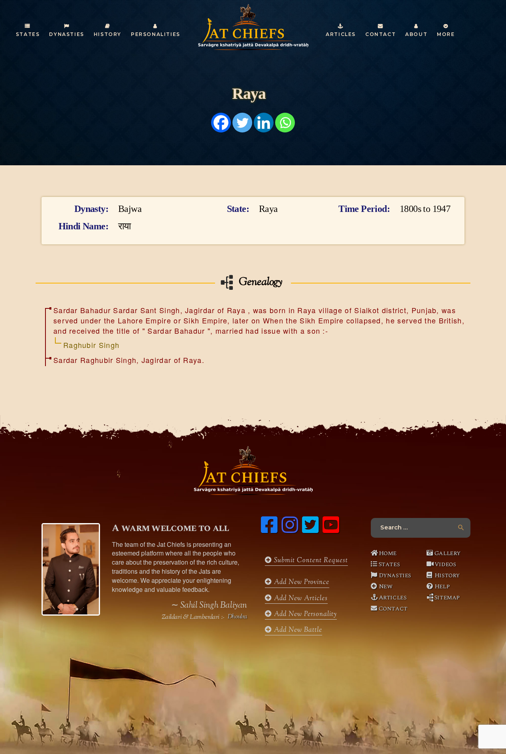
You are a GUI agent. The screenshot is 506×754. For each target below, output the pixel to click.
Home (387, 553)
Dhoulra (237, 617)
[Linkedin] (264, 122)
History (447, 575)
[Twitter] (242, 122)
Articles (393, 597)
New (386, 586)
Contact (393, 608)
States (389, 564)
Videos (445, 564)
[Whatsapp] (285, 122)
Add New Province (300, 582)
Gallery (447, 553)
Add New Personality (304, 614)
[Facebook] (221, 122)
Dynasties (395, 575)
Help (441, 586)
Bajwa (131, 209)
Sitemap (447, 597)
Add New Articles (300, 598)
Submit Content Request (310, 560)
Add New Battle (297, 630)
